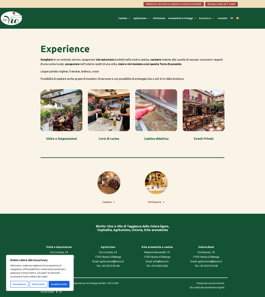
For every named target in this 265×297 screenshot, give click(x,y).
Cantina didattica (156, 138)
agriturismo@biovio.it (112, 261)
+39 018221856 (159, 265)
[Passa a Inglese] (233, 18)
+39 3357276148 (110, 265)
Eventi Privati (203, 138)
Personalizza (19, 284)
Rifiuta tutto (38, 284)
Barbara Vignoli (216, 287)
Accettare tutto (59, 284)
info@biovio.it (161, 261)
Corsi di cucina (109, 138)
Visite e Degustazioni (61, 138)
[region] (40, 273)
